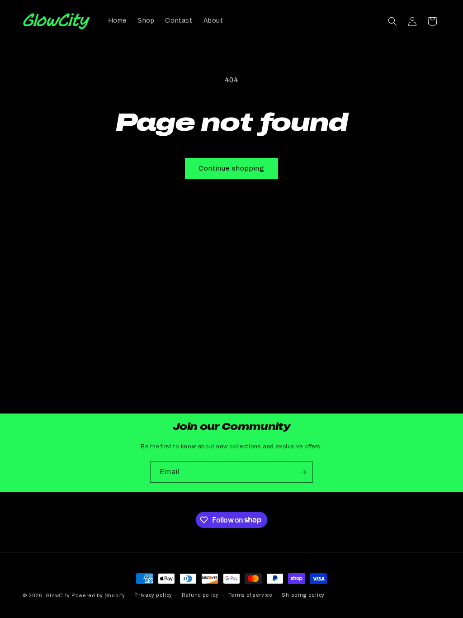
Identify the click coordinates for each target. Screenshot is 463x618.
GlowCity (58, 595)
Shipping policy (303, 595)
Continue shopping (231, 168)
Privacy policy (153, 595)
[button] (392, 21)
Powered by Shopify (98, 595)
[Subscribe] (302, 472)
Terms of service (250, 595)
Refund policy (200, 595)
